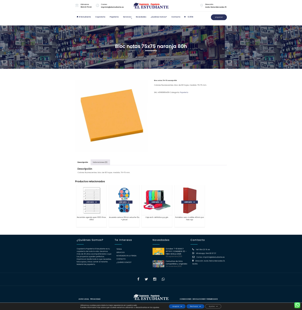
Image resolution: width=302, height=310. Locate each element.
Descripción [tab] (83, 162)
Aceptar (175, 306)
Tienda (119, 249)
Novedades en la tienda (126, 256)
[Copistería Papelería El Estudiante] (151, 5)
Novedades (140, 17)
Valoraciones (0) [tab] (100, 162)
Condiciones (185, 299)
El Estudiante (85, 17)
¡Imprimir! (219, 17)
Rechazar (194, 306)
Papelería (114, 17)
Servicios (127, 17)
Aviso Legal (84, 299)
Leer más (90, 202)
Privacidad (95, 299)
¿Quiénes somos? (158, 17)
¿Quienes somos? (123, 262)
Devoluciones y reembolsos (205, 299)
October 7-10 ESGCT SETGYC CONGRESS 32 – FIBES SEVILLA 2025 (176, 251)
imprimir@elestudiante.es (214, 257)
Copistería (100, 17)
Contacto (175, 17)
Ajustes (212, 306)
